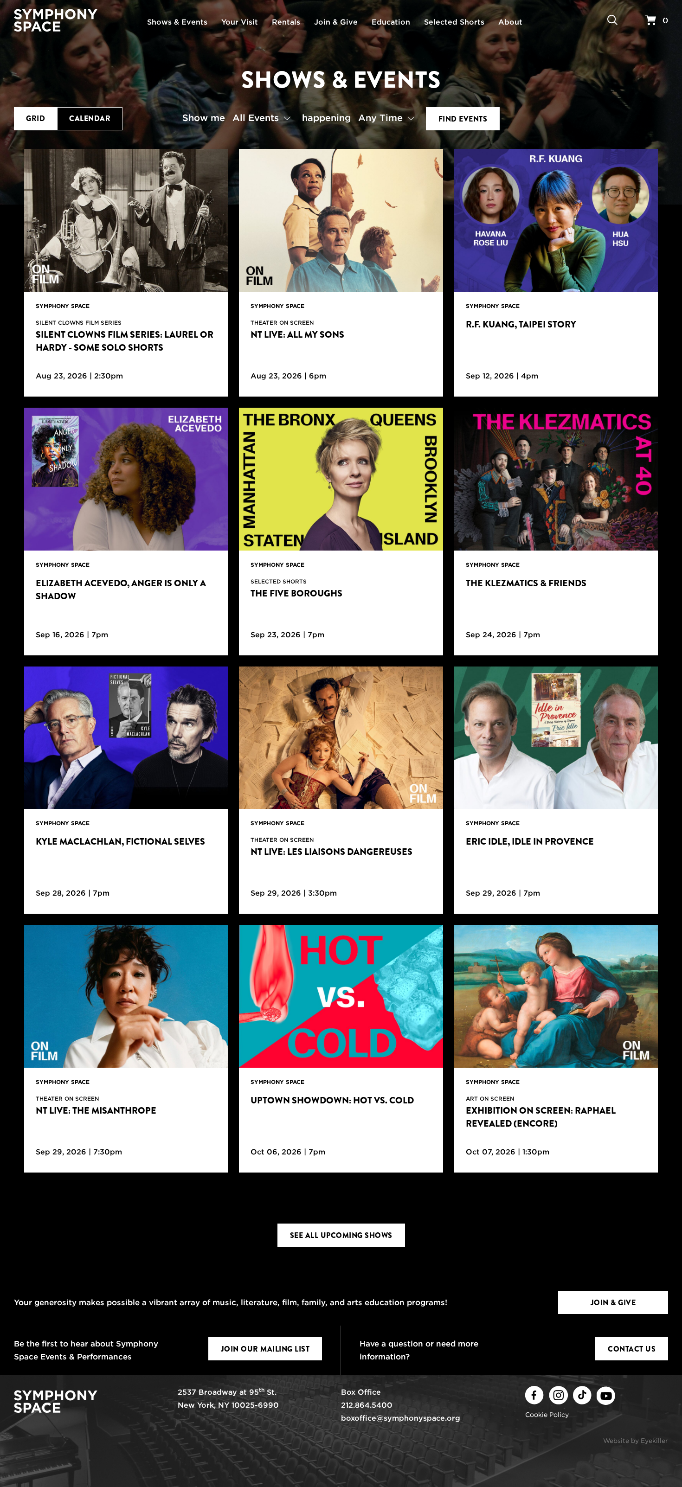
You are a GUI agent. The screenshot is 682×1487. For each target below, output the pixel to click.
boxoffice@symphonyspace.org (400, 1418)
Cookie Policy (547, 1414)
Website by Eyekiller (635, 1440)
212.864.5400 (366, 1405)
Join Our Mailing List (265, 1349)
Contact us (632, 1349)
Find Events (463, 119)
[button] (239, 118)
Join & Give (613, 1302)
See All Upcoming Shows (341, 1235)
